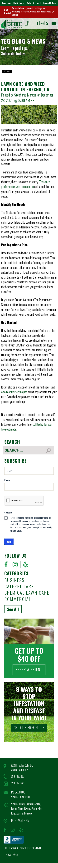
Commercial (17, 599)
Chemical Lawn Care (26, 593)
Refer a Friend (29, 669)
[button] (53, 22)
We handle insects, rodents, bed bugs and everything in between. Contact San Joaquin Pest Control (31, 11)
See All (13, 609)
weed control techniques (14, 391)
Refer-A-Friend (33, 3)
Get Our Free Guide (29, 727)
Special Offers (49, 3)
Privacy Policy (11, 854)
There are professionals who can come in (25, 184)
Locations (6, 3)
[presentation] (24, 501)
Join (9, 541)
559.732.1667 (17, 776)
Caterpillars (19, 587)
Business (14, 580)
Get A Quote (18, 3)
